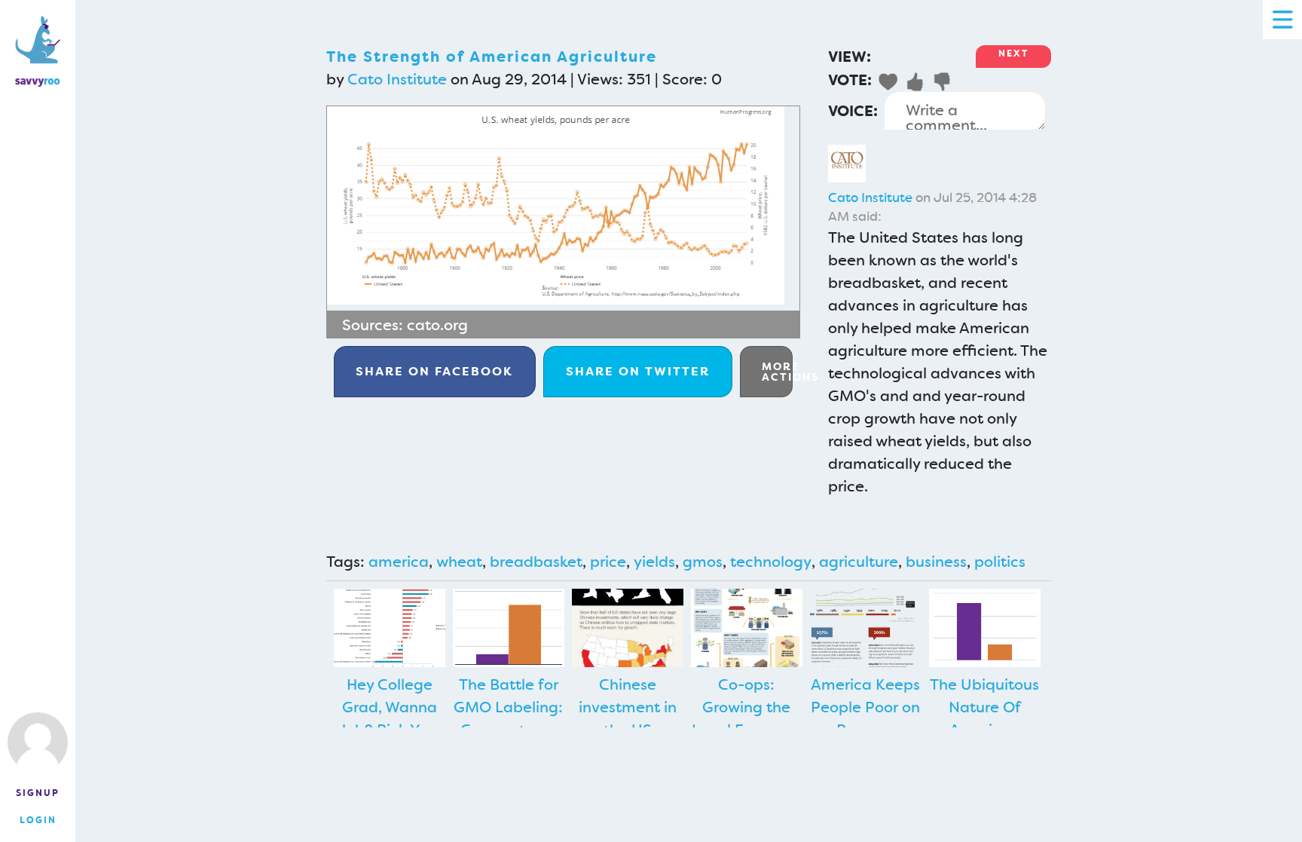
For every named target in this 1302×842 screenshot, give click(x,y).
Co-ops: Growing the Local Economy (747, 707)
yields (654, 561)
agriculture (858, 561)
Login (38, 820)
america (398, 561)
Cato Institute (397, 79)
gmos (703, 561)
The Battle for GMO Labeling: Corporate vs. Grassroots (508, 718)
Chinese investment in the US (628, 707)
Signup (38, 793)
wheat (459, 561)
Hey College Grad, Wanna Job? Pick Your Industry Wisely (389, 718)
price (608, 561)
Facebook (434, 371)
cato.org (437, 325)
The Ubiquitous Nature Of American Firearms (984, 718)
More (777, 372)
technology (770, 561)
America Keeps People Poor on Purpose (865, 707)
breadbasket (536, 561)
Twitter (638, 371)
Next (1013, 53)
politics (999, 561)
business (936, 561)
